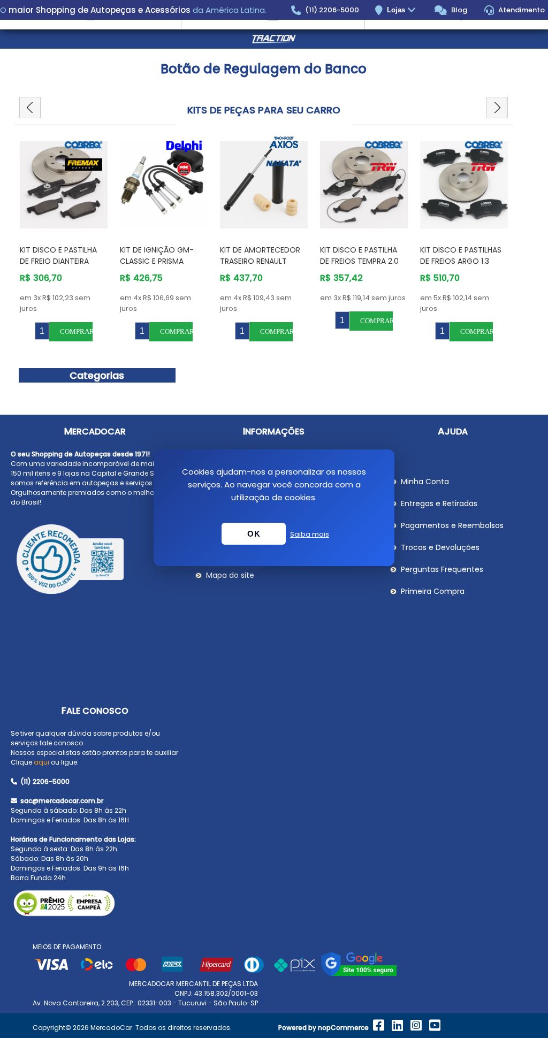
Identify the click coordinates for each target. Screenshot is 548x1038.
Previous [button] (30, 107)
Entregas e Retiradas (439, 503)
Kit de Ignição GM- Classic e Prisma (157, 255)
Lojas (397, 10)
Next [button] (497, 107)
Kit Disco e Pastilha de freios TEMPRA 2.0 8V (359, 261)
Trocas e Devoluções (440, 547)
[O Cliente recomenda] (95, 560)
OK (253, 533)
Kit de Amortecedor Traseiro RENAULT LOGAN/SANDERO (260, 261)
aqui (41, 762)
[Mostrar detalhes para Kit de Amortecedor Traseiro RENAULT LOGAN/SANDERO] (264, 185)
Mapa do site (230, 575)
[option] (64, 239)
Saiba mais (309, 534)
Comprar (76, 331)
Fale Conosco (95, 711)
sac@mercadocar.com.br (61, 800)
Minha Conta (425, 481)
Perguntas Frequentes (442, 569)
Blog (458, 10)
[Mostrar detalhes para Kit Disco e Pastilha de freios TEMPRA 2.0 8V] (364, 185)
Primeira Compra (433, 591)
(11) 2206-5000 (331, 10)
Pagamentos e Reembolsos (452, 525)
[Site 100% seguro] (359, 974)
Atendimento (521, 10)
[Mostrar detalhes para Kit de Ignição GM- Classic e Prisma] (164, 185)
